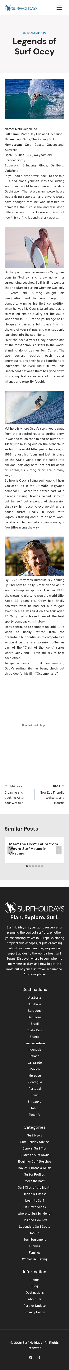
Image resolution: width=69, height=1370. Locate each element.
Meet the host (35, 1181)
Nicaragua (34, 1082)
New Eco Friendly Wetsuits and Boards (52, 794)
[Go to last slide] (10, 850)
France (34, 1037)
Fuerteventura (34, 1043)
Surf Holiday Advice (34, 1142)
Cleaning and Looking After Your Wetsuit (15, 794)
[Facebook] (30, 1357)
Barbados (34, 1011)
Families (34, 1253)
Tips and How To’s (34, 1220)
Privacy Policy (34, 1312)
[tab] (27, 866)
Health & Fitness (34, 1194)
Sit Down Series (34, 1207)
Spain (35, 1095)
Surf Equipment (34, 1240)
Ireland (34, 1056)
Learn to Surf (34, 1201)
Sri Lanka (34, 1102)
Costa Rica (34, 1030)
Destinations (34, 1293)
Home (34, 1280)
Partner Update (34, 1306)
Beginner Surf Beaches (34, 1162)
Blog (34, 1286)
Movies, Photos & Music (34, 1168)
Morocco (34, 1076)
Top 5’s (34, 1233)
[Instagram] (38, 1357)
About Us (34, 1299)
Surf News (34, 1136)
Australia (34, 998)
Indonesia (34, 1050)
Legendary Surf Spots (34, 1227)
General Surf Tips (34, 33)
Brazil (34, 1024)
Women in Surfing (34, 1259)
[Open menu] (59, 7)
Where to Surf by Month (35, 1214)
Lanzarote (34, 1063)
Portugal (34, 1089)
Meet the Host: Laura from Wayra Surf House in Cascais (33, 849)
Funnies (34, 1246)
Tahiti (34, 1108)
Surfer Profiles (34, 1175)
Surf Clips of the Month (34, 1188)
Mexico (35, 1069)
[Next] (59, 850)
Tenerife (34, 1115)
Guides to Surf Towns (34, 1155)
